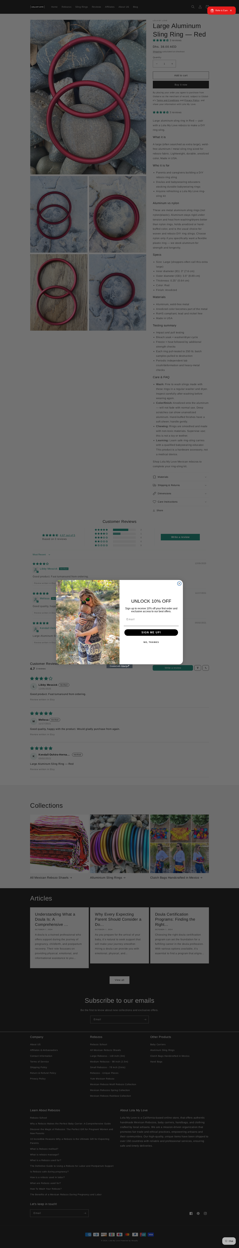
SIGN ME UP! (151, 632)
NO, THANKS (151, 642)
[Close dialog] (179, 583)
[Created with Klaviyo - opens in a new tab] (119, 666)
